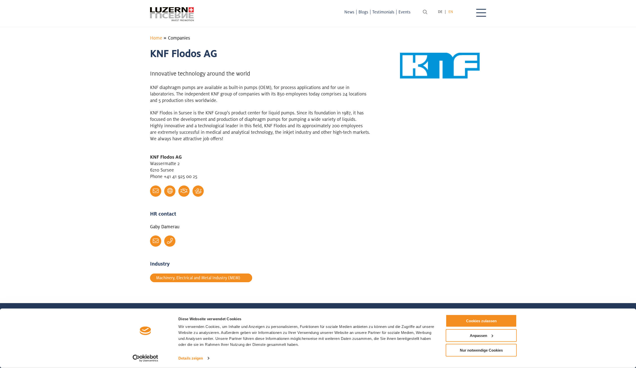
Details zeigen (190, 358)
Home (156, 38)
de (440, 11)
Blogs (363, 12)
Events (404, 12)
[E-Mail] (155, 191)
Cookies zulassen (481, 321)
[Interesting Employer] (198, 191)
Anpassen (478, 335)
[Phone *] (169, 241)
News (349, 12)
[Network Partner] (184, 191)
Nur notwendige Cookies (481, 350)
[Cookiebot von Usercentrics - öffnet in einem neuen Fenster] (145, 358)
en (450, 11)
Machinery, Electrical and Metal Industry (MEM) (198, 277)
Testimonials (383, 12)
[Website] (169, 191)
